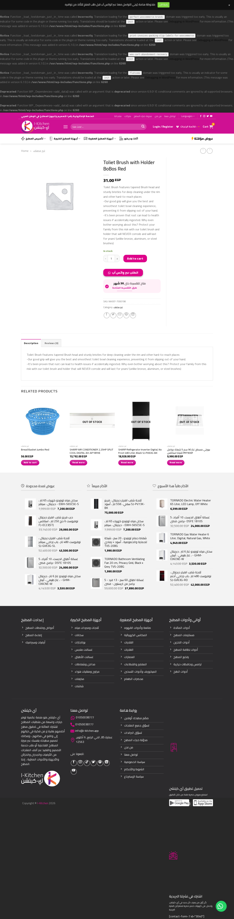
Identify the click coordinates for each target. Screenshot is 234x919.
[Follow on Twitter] (208, 116)
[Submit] (143, 127)
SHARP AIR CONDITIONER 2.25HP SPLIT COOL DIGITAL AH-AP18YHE (91, 451)
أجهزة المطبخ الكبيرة (66, 138)
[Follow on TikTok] (87, 763)
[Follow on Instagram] (204, 116)
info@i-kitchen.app (87, 730)
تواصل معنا (170, 116)
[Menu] (65, 127)
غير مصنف (39, 151)
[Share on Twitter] (113, 315)
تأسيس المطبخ (34, 138)
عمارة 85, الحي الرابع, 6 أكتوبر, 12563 (94, 739)
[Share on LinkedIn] (133, 315)
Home (25, 151)
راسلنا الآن (163, 5)
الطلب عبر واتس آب (125, 272)
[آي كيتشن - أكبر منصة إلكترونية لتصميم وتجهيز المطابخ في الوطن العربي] (39, 127)
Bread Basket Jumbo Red (35, 449)
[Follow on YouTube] (211, 116)
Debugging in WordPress (184, 21)
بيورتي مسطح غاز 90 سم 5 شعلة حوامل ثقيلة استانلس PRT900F (188, 451)
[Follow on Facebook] (201, 116)
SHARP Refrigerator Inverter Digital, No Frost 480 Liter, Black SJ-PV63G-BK (140, 451)
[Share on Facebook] (107, 315)
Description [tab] (31, 343)
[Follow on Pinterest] (100, 763)
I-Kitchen (42, 803)
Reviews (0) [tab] (51, 343)
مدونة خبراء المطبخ (143, 116)
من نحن (158, 116)
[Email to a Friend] (120, 315)
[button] (124, 274)
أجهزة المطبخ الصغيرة (100, 138)
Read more (78, 463)
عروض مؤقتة (203, 138)
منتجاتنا (118, 116)
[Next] (212, 435)
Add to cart (135, 258)
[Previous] (21, 435)
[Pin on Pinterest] (126, 315)
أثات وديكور (131, 138)
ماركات (127, 116)
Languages (186, 116)
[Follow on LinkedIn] (107, 763)
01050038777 (85, 717)
